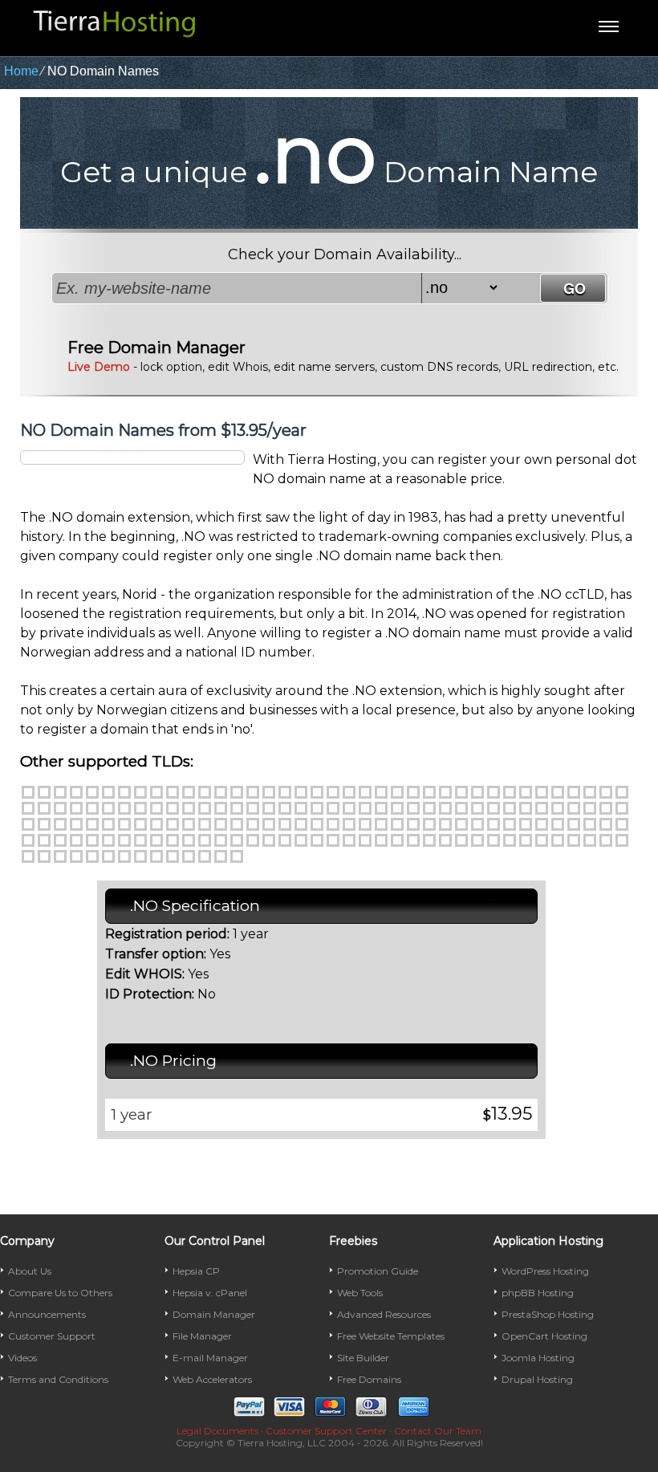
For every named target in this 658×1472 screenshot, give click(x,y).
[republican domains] (236, 824)
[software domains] (381, 824)
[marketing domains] (477, 808)
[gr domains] (461, 840)
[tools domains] (557, 824)
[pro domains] (140, 824)
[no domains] (557, 840)
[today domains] (541, 824)
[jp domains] (493, 840)
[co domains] (156, 792)
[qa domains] (76, 856)
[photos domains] (92, 824)
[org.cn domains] (284, 840)
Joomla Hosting (538, 1358)
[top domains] (573, 824)
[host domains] (333, 808)
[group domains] (300, 808)
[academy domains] (188, 792)
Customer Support (51, 1336)
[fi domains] (365, 840)
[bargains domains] (236, 792)
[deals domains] (573, 792)
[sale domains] (284, 824)
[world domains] (28, 840)
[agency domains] (204, 792)
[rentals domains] (204, 824)
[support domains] (445, 824)
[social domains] (365, 824)
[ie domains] (477, 840)
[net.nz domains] (605, 840)
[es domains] (333, 840)
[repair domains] (220, 824)
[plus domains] (108, 824)
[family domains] (172, 808)
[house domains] (349, 808)
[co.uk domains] (172, 856)
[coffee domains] (461, 792)
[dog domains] (28, 808)
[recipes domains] (188, 824)
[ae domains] (76, 840)
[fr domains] (381, 840)
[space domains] (413, 824)
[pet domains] (60, 824)
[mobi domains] (509, 808)
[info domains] (76, 792)
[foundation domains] (236, 808)
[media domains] (493, 808)
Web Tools (360, 1293)
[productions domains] (156, 824)
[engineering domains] (76, 808)
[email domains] (60, 808)
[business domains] (300, 792)
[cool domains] (509, 792)
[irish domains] (397, 808)
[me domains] (140, 792)
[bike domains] (252, 792)
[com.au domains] (124, 840)
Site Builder (363, 1358)
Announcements (47, 1314)
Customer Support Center (326, 1431)
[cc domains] (204, 840)
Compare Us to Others (60, 1293)
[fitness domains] (204, 808)
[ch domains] (220, 840)
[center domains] (349, 792)
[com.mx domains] (541, 840)
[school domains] (300, 824)
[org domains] (60, 792)
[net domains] (44, 792)
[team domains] (477, 824)
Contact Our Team (437, 1431)
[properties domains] (172, 824)
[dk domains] (317, 840)
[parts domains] (28, 824)
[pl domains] (44, 856)
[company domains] (477, 792)
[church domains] (381, 792)
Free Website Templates (391, 1336)
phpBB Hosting (538, 1293)
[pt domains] (60, 856)
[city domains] (397, 792)
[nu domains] (573, 840)
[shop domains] (333, 824)
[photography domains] (76, 824)
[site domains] (349, 824)
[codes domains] (445, 792)
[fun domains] (252, 808)
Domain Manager (214, 1314)
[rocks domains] (252, 824)
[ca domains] (188, 840)
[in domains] (413, 840)
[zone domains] (60, 840)
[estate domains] (108, 808)
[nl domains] (509, 840)
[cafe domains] (317, 792)
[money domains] (525, 808)
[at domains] (108, 840)
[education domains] (44, 808)
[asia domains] (220, 792)
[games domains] (284, 808)
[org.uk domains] (204, 856)
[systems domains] (461, 824)
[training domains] (589, 824)
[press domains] (124, 824)
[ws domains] (220, 856)
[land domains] (429, 808)
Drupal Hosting (537, 1379)
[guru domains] (317, 808)
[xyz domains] (172, 792)
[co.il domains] (397, 840)
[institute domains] (365, 808)
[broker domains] (284, 792)
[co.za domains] (236, 856)
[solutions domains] (397, 824)
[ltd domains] (461, 808)
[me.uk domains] (188, 856)
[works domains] (44, 840)
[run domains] (268, 824)
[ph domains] (28, 856)
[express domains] (156, 808)
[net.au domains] (140, 840)
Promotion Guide (377, 1271)
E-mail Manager (210, 1358)
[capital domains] (333, 792)
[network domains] (557, 808)
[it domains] (445, 840)
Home (21, 71)
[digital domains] (621, 792)
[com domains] (28, 792)
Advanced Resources (384, 1314)
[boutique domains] (268, 792)
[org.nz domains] (621, 840)
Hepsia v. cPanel (210, 1293)
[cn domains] (236, 840)
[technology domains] (509, 824)
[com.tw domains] (156, 856)
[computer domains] (493, 792)
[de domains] (300, 840)
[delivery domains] (589, 792)
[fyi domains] (268, 808)
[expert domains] (140, 808)
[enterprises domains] (92, 808)
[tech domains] (493, 824)
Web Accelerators (212, 1379)
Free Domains (369, 1379)
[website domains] (605, 824)
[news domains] (573, 808)
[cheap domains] (365, 792)
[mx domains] (525, 840)
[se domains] (108, 856)
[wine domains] (621, 824)
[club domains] (413, 792)
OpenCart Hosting (544, 1336)
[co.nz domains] (589, 840)
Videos (22, 1358)
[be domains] (172, 840)
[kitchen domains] (413, 808)
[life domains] (445, 808)
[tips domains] (525, 824)
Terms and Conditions (58, 1379)
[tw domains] (140, 856)
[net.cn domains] (268, 840)
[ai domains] (92, 840)
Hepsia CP (196, 1271)
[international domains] (381, 808)
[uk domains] (124, 792)
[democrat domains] (605, 792)
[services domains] (317, 824)
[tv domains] (124, 856)
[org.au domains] (156, 840)
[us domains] (108, 792)
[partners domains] (621, 808)
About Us (29, 1271)
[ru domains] (92, 856)
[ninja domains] (589, 808)
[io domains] (429, 840)
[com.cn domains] (252, 840)
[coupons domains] (541, 792)
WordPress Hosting (545, 1271)
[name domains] (541, 808)
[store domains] (429, 824)
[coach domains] (429, 792)
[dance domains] (557, 792)
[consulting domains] (525, 792)
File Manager (202, 1336)
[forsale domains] (220, 808)
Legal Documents (217, 1431)
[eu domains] (349, 840)
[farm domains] (188, 808)
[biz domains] (92, 792)
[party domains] (44, 824)
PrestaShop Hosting (548, 1314)
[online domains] (605, 808)
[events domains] (124, 808)
